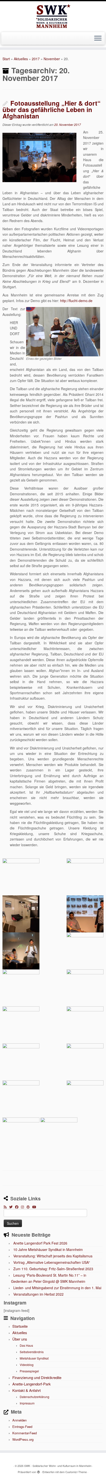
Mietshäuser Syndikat (34, 1358)
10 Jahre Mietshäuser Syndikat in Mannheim (48, 1249)
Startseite (20, 1326)
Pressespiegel (29, 1371)
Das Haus (26, 1345)
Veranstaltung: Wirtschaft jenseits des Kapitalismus (52, 1255)
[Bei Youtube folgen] (35, 1206)
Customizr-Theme (76, 1472)
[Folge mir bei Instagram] (23, 1206)
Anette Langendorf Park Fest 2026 (40, 1243)
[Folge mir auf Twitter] (12, 1206)
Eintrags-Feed (22, 1426)
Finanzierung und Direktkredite (36, 1377)
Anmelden (19, 1420)
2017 (36, 58)
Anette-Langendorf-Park (31, 1383)
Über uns (19, 1339)
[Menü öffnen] (98, 38)
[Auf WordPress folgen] (29, 1206)
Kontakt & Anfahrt (26, 1390)
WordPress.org (23, 1439)
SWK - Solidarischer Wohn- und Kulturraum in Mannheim (57, 1466)
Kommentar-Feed (24, 1433)
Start (6, 58)
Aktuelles (21, 58)
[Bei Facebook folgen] (18, 1206)
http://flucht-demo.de (76, 300)
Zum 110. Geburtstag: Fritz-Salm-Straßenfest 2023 (53, 1268)
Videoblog (27, 1365)
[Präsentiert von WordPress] (38, 1471)
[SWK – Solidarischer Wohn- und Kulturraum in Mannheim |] (53, 16)
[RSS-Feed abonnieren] (6, 1206)
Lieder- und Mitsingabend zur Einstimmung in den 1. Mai (57, 1287)
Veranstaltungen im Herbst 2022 (38, 1294)
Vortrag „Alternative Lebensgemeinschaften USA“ (51, 1262)
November (52, 58)
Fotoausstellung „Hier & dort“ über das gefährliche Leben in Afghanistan (51, 109)
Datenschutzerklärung (34, 1397)
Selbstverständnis (32, 1352)
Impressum (27, 1403)
